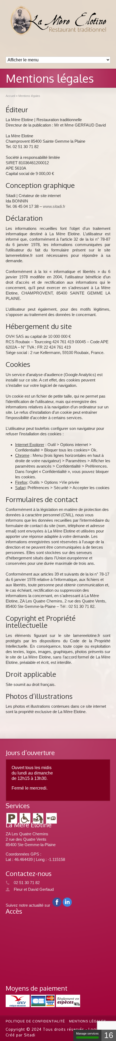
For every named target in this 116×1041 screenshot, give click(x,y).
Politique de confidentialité (35, 1021)
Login (94, 1029)
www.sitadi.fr (54, 206)
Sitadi (29, 1035)
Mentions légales (87, 1021)
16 (108, 1035)
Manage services (87, 1033)
